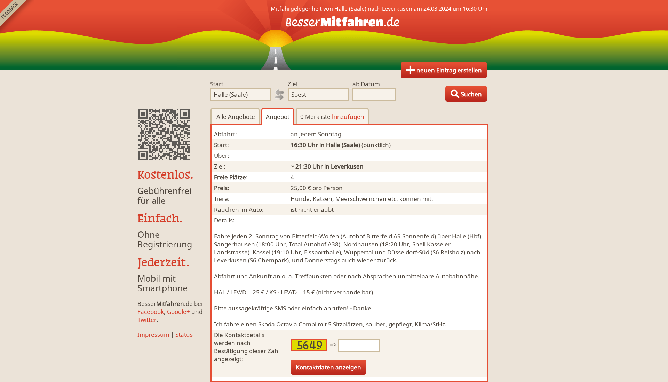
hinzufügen (348, 117)
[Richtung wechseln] (279, 94)
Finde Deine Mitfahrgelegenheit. (334, 35)
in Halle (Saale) (339, 145)
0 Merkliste (332, 117)
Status (184, 335)
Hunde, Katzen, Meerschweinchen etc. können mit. (362, 199)
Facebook (150, 312)
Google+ (178, 312)
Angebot (277, 117)
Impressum (153, 335)
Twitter (147, 320)
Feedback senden (17, 17)
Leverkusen (347, 166)
